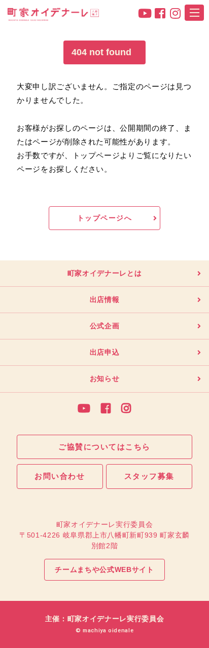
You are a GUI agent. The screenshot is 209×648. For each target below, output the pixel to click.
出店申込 (105, 352)
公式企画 (105, 326)
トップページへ (104, 218)
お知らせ (105, 378)
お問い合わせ (59, 476)
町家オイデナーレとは (104, 273)
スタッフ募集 (149, 476)
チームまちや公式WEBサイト (104, 569)
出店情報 (105, 299)
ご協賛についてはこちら (104, 446)
